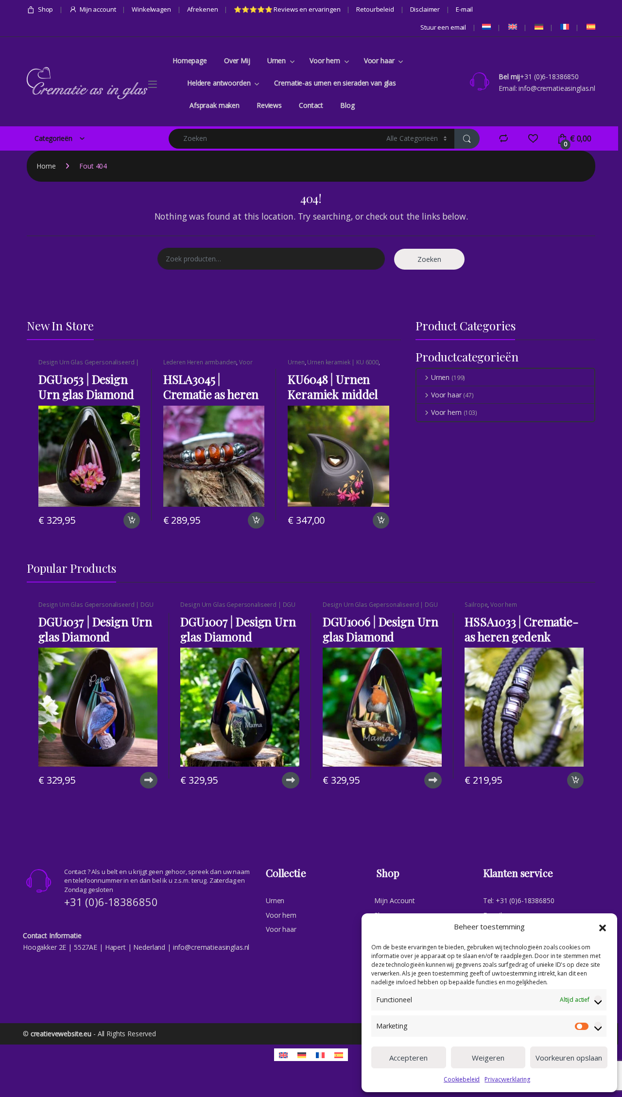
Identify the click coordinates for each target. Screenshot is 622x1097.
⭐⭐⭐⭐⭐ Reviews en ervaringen (287, 9)
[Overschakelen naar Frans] (564, 27)
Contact (311, 105)
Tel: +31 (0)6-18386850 (518, 900)
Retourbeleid (375, 9)
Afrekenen (202, 9)
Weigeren (488, 1058)
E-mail (464, 9)
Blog (347, 105)
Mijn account (98, 9)
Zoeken (429, 259)
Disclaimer (425, 9)
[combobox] (275, 139)
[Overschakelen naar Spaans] (590, 27)
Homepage (190, 60)
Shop (45, 9)
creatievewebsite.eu (61, 1033)
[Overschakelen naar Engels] (512, 27)
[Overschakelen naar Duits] (538, 27)
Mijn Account (394, 900)
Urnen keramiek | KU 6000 (343, 362)
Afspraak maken (215, 105)
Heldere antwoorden (218, 82)
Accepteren (408, 1058)
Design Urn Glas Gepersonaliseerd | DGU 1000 (88, 365)
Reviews (269, 105)
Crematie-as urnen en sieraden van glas (335, 82)
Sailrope (476, 604)
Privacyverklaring (507, 1079)
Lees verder (147, 780)
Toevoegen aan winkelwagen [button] (119, 520)
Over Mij (237, 60)
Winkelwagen (151, 9)
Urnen (276, 60)
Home (45, 166)
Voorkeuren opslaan (569, 1058)
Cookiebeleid (462, 1079)
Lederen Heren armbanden (200, 362)
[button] (602, 927)
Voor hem (325, 60)
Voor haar (379, 60)
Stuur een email (443, 27)
